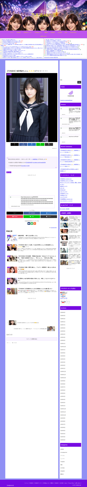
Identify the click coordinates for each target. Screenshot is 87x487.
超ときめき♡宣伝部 (64, 208)
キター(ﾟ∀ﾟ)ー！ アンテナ (66, 200)
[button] (49, 144)
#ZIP (31, 162)
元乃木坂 (61, 483)
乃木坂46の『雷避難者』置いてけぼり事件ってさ (11, 42)
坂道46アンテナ (63, 186)
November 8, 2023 (25, 165)
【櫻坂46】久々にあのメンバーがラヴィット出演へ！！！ (13, 52)
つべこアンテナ (63, 197)
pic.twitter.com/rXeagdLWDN (39, 162)
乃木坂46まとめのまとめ (65, 178)
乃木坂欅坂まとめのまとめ (66, 199)
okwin (66, 166)
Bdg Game (67, 156)
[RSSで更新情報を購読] (34, 223)
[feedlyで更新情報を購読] (32, 223)
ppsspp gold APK (69, 161)
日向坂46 (56, 483)
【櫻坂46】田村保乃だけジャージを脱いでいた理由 (12, 49)
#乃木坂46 (28, 162)
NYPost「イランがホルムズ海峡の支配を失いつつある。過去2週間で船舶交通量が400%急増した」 (63, 44)
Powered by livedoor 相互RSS (51, 57)
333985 (62, 171)
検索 (61, 79)
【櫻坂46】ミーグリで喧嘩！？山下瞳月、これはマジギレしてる (14, 50)
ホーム (26, 483)
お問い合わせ (78, 483)
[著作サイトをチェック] (29, 223)
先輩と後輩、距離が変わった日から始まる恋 (53, 39)
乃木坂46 (9, 172)
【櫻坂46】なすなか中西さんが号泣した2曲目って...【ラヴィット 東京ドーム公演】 (17, 56)
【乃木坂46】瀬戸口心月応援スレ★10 (69, 169)
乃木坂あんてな (63, 195)
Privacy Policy (71, 483)
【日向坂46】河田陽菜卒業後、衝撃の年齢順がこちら (12, 51)
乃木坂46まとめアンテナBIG (66, 180)
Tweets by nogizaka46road (66, 100)
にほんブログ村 (63, 298)
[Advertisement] (31, 66)
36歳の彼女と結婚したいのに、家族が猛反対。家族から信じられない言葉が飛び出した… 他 (62, 45)
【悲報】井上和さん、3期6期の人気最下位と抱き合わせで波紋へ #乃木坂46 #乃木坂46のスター (62, 49)
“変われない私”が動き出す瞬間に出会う (9, 39)
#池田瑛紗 (35, 159)
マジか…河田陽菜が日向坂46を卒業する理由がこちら (55, 55)
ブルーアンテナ (63, 191)
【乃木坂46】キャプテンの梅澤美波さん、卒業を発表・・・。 (57, 43)
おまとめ (62, 188)
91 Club (66, 152)
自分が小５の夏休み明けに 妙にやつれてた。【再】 (12, 40)
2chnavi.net (62, 189)
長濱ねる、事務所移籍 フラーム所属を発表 (53, 50)
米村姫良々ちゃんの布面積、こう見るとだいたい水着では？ (56, 40)
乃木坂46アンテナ (64, 193)
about (66, 483)
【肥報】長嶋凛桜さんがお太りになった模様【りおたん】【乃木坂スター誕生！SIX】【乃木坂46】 (63, 54)
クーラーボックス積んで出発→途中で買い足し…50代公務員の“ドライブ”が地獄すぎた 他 (61, 46)
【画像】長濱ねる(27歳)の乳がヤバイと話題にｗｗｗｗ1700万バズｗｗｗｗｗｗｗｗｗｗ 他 (62, 48)
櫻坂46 (52, 483)
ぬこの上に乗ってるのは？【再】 (8, 43)
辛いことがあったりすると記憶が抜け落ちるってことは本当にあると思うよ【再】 (17, 46)
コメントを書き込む (31, 339)
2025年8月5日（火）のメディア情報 (9, 55)
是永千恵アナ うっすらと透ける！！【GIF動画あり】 (55, 42)
